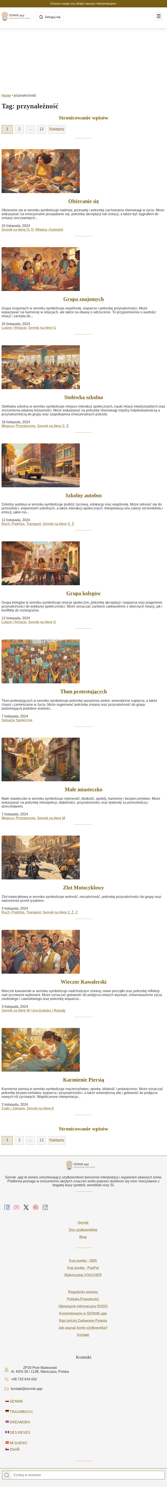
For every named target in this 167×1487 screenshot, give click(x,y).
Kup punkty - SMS (83, 1260)
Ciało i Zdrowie (13, 1108)
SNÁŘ (14, 1449)
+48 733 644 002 (24, 1379)
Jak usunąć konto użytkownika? (82, 1328)
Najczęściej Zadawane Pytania (83, 1320)
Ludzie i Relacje (14, 328)
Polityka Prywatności (83, 1299)
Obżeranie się (83, 201)
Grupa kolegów (83, 593)
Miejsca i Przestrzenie (18, 426)
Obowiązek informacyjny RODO (83, 1306)
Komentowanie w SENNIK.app (83, 1313)
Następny (56, 129)
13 (41, 129)
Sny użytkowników (83, 1230)
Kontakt (83, 1335)
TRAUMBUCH (21, 1412)
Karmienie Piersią (83, 1079)
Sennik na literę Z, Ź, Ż (60, 912)
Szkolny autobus (83, 495)
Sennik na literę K (40, 1108)
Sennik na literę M (51, 818)
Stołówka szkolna (83, 397)
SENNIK (16, 1401)
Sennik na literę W (16, 1010)
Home (6, 95)
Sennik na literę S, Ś (53, 426)
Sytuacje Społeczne (17, 720)
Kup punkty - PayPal (83, 1268)
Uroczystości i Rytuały (48, 1010)
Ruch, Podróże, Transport (21, 524)
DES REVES (19, 1432)
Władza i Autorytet (49, 229)
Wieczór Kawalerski (84, 982)
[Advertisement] (83, 61)
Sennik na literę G (42, 328)
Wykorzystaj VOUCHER (83, 1275)
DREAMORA (19, 1422)
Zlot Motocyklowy (83, 887)
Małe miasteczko (83, 789)
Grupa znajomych (83, 299)
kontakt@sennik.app (26, 1389)
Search (6, 1475)
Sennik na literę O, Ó (17, 229)
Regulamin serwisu (83, 1292)
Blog (83, 1237)
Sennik (83, 1222)
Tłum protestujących (83, 691)
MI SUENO (18, 1443)
